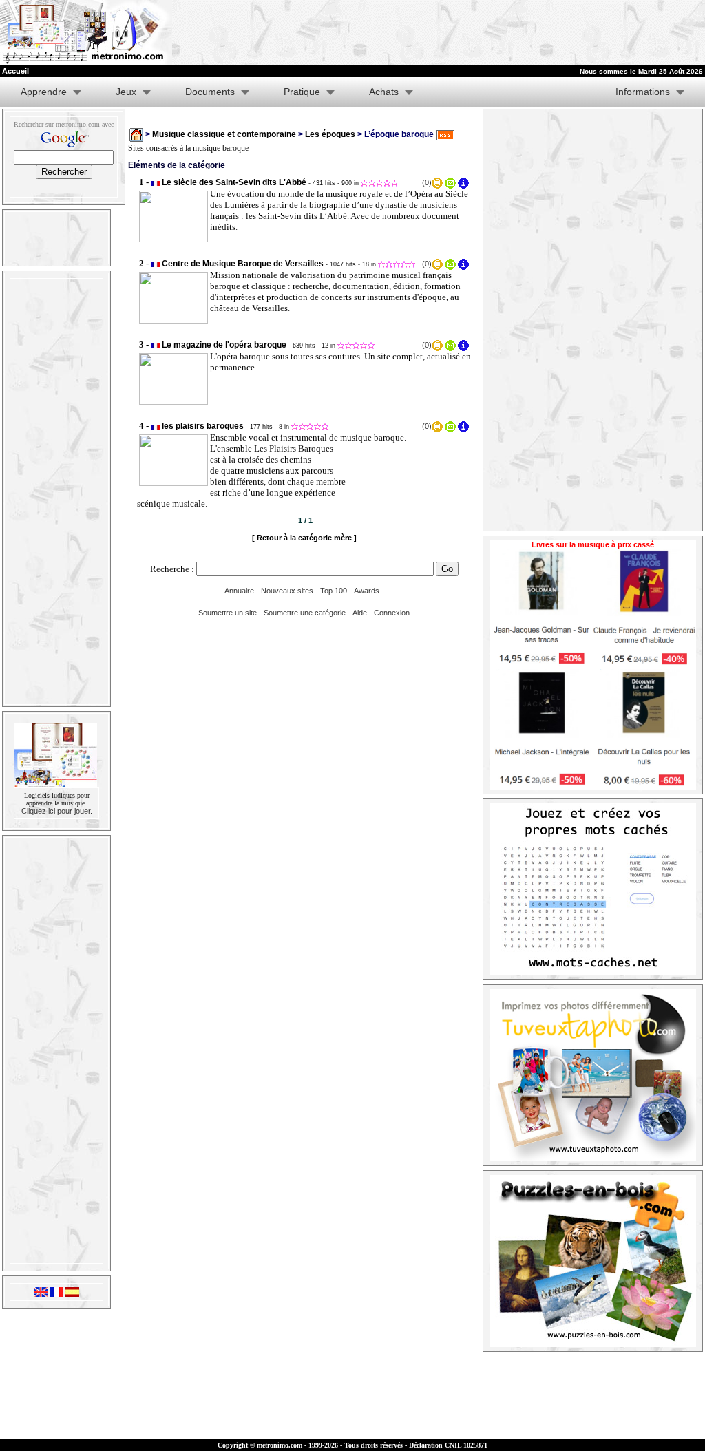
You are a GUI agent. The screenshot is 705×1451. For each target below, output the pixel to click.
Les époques (330, 134)
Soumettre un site (227, 612)
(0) (427, 182)
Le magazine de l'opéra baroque (224, 345)
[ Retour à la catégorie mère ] (304, 537)
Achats (384, 91)
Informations (642, 91)
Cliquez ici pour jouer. (56, 811)
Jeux (126, 91)
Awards (366, 590)
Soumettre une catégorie (305, 612)
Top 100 (333, 590)
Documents (210, 91)
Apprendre (44, 91)
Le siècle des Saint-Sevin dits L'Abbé (234, 182)
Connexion (392, 612)
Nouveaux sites (287, 590)
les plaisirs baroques (203, 426)
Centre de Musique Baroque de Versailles (243, 263)
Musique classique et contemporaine (224, 134)
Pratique (302, 91)
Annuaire (239, 590)
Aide (359, 612)
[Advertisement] (536, 32)
